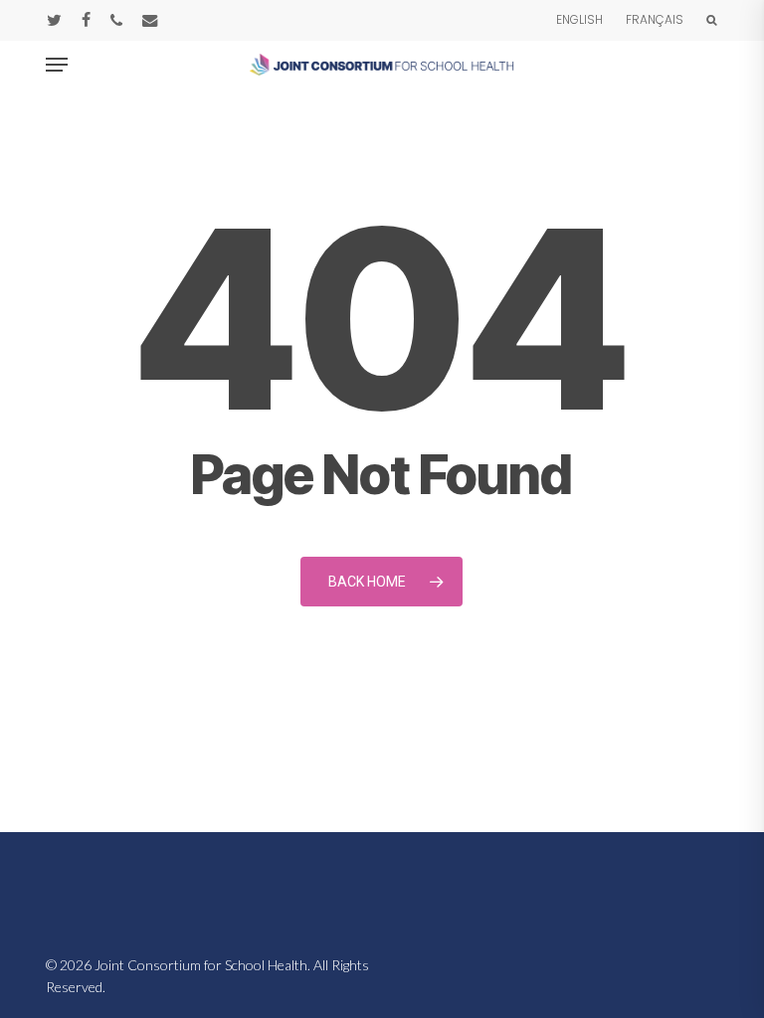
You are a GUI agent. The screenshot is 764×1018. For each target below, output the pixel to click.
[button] (57, 65)
